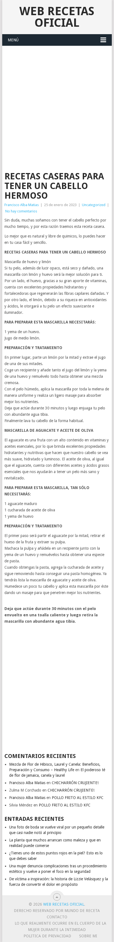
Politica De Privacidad (47, 936)
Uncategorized (93, 205)
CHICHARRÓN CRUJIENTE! (75, 783)
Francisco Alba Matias (21, 205)
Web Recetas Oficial (56, 16)
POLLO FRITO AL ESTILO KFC (77, 797)
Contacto (57, 917)
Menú (13, 40)
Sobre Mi (88, 936)
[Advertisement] (57, 105)
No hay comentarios (21, 211)
